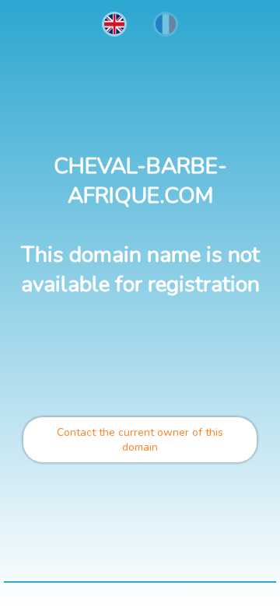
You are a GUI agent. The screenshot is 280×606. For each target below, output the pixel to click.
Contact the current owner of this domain (140, 439)
